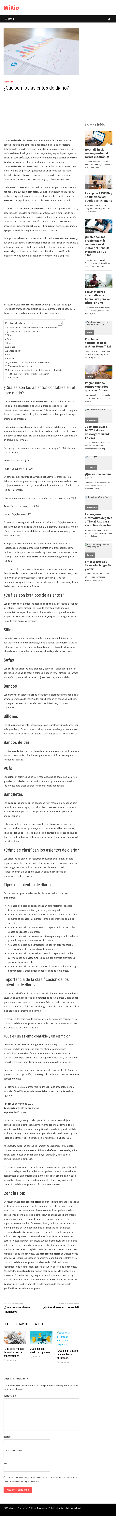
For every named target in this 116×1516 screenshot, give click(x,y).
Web (6, 1463)
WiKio (11, 7)
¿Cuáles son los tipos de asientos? (23, 331)
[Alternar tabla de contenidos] (59, 323)
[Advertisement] (41, 117)
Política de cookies (38, 1508)
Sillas (9, 335)
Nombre (8, 1437)
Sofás (9, 339)
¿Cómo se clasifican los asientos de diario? (28, 362)
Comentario (11, 1396)
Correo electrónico (14, 1450)
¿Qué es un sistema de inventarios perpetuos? (68, 1354)
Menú (11, 19)
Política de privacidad (58, 1508)
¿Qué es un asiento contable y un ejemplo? (31, 374)
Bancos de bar (14, 350)
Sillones (11, 346)
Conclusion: (13, 377)
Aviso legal (76, 1508)
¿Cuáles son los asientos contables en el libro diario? (32, 327)
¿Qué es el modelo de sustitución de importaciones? (14, 1352)
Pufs (9, 354)
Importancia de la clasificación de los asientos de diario (35, 370)
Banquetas (12, 358)
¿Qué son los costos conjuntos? (40, 1350)
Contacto (22, 1508)
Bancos (10, 343)
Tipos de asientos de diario (21, 366)
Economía (8, 82)
